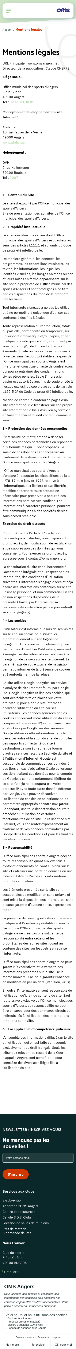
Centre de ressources (19, 1211)
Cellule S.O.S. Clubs (17, 1217)
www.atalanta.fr (15, 142)
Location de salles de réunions (26, 1223)
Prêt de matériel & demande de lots (17, 1231)
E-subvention (13, 1200)
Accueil (7, 30)
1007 (14, 177)
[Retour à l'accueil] (63, 10)
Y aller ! (12, 1272)
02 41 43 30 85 (22, 102)
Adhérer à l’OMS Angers (20, 1206)
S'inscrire (15, 1174)
